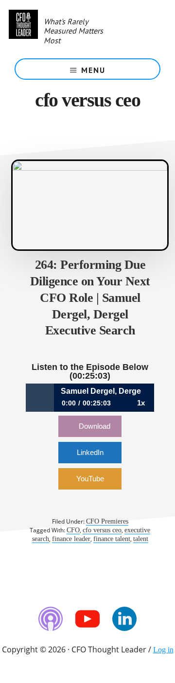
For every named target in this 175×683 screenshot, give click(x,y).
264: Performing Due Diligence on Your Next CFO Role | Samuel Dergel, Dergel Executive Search (90, 297)
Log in (163, 650)
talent (140, 539)
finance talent (111, 539)
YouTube (90, 478)
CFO (73, 530)
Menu (93, 70)
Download (94, 426)
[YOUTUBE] (87, 619)
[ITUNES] (50, 619)
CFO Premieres (107, 521)
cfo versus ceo (102, 530)
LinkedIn (90, 452)
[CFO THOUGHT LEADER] (23, 29)
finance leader (71, 539)
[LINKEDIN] (124, 619)
